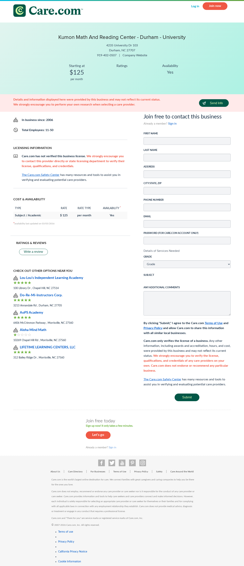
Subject (149, 275)
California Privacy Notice (72, 551)
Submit (187, 397)
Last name (150, 150)
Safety (159, 471)
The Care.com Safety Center (162, 379)
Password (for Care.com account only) (171, 233)
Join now (215, 5)
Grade (148, 257)
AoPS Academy (31, 312)
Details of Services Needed (162, 251)
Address (149, 167)
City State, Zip (152, 183)
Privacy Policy (153, 328)
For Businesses (98, 471)
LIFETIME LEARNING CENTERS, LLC (47, 347)
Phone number (154, 200)
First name (151, 133)
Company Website (135, 55)
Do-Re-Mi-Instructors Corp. (41, 295)
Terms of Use (214, 323)
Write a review (33, 251)
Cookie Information (69, 561)
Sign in (172, 123)
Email (147, 216)
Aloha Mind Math (33, 330)
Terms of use (65, 532)
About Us (55, 471)
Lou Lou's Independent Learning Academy (51, 278)
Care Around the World (182, 471)
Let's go (98, 435)
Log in (195, 6)
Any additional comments (162, 287)
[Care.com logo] (49, 11)
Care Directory (75, 471)
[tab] (187, 250)
